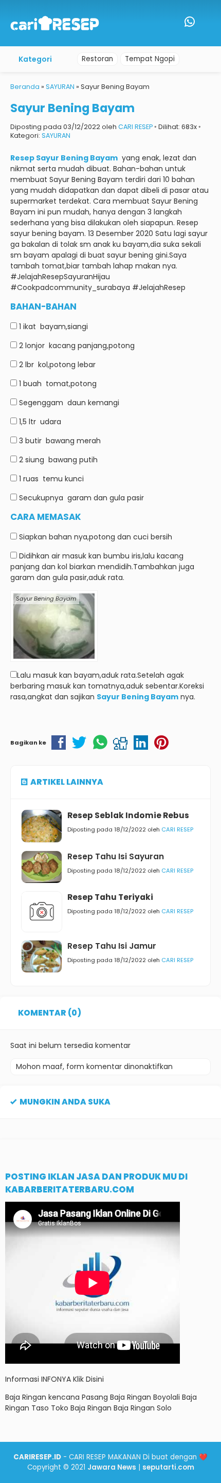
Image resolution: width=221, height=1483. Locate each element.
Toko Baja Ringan (81, 1408)
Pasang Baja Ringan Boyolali (131, 1397)
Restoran (97, 59)
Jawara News (111, 1467)
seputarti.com (168, 1467)
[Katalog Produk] (168, 23)
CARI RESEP (135, 126)
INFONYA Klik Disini (72, 1379)
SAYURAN (56, 135)
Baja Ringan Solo (143, 1408)
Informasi (22, 1379)
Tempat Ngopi (150, 59)
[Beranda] (148, 23)
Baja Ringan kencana (42, 1397)
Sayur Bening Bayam (72, 108)
